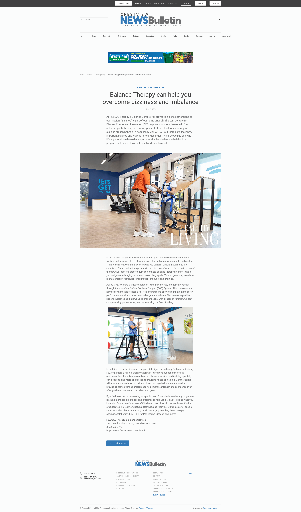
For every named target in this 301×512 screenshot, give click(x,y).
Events (163, 36)
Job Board (147, 3)
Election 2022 (159, 495)
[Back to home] (150, 19)
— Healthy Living (144, 87)
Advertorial (226, 36)
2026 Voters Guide (123, 3)
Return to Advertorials (117, 443)
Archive (212, 36)
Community (107, 36)
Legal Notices (172, 3)
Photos (138, 3)
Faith (175, 36)
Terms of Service (146, 508)
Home (82, 36)
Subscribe (200, 3)
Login (191, 473)
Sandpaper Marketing (212, 508)
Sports (186, 36)
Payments (215, 3)
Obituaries (122, 36)
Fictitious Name (159, 3)
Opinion (136, 36)
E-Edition (186, 3)
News (93, 36)
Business (199, 36)
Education (150, 36)
